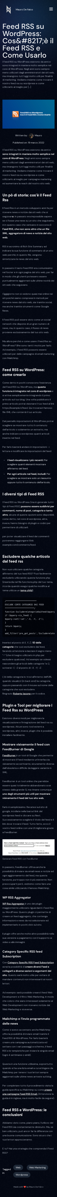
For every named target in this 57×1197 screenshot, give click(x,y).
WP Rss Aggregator (13, 903)
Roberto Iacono (22, 693)
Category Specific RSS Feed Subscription (31, 962)
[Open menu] (51, 10)
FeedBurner (9, 755)
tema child (26, 590)
